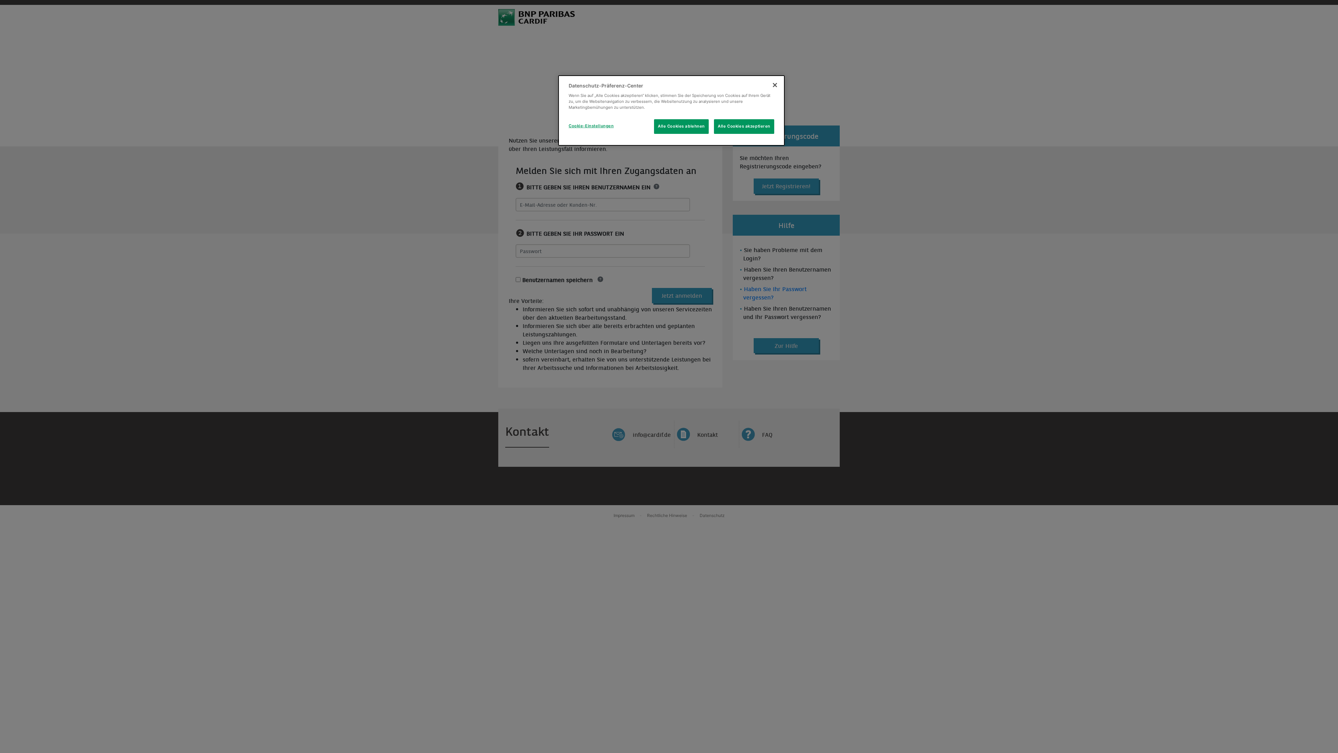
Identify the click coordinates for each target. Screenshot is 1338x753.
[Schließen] (775, 85)
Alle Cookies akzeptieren (744, 126)
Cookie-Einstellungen (591, 125)
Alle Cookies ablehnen (681, 126)
